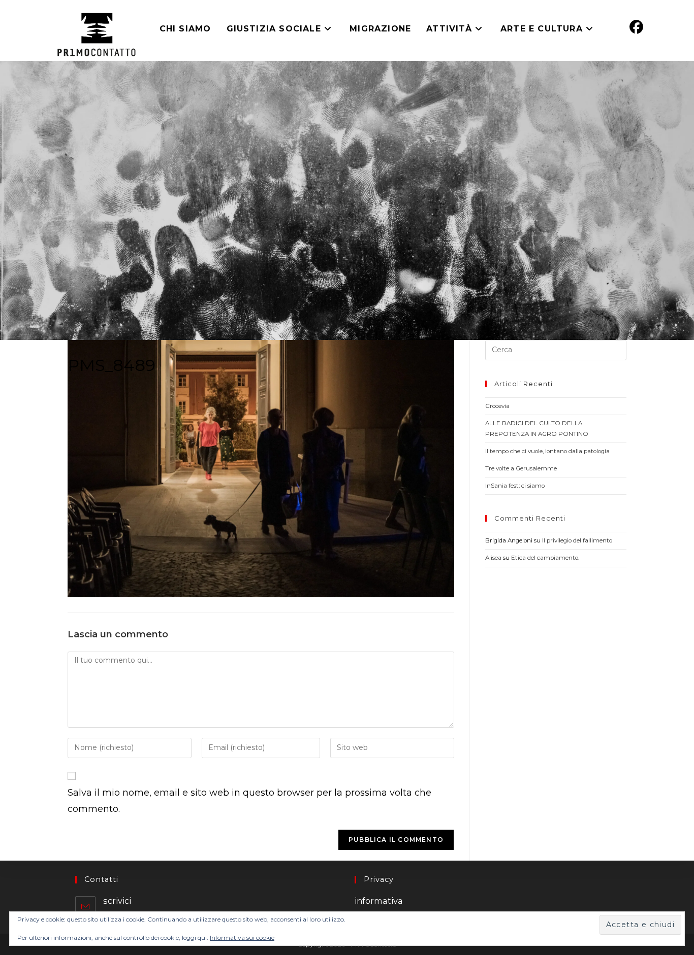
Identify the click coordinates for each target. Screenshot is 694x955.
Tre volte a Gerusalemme (521, 468)
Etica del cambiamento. (545, 557)
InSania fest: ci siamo (515, 485)
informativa (379, 901)
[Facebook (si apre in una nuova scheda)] (636, 27)
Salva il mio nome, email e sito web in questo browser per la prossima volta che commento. (249, 800)
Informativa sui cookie (242, 937)
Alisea (493, 557)
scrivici (117, 901)
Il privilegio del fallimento (577, 540)
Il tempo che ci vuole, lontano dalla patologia (547, 451)
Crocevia (497, 406)
